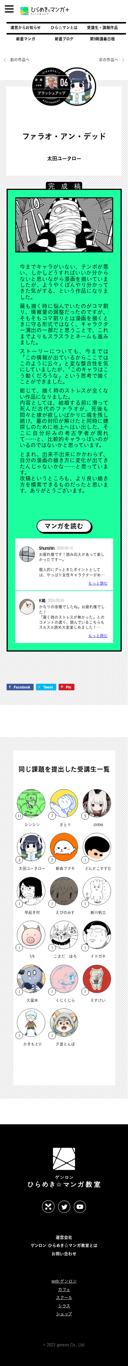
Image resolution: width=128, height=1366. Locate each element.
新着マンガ (25, 38)
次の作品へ (109, 59)
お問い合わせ (64, 1253)
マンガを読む (63, 526)
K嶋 (42, 600)
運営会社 (64, 1237)
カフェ (64, 1289)
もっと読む (98, 583)
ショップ (64, 1313)
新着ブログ (64, 38)
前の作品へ (19, 59)
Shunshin (46, 548)
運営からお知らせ (25, 27)
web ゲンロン (64, 1281)
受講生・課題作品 (102, 27)
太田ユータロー (64, 158)
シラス (64, 1305)
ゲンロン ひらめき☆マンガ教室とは (64, 1245)
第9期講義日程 (102, 38)
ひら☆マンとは (64, 27)
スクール (64, 1297)
